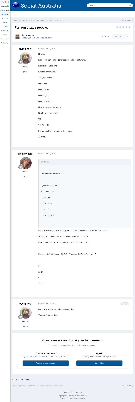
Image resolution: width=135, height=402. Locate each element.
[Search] (130, 5)
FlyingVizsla (25, 153)
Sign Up (4, 6)
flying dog (29, 35)
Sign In (4, 2)
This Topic (119, 5)
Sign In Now (99, 363)
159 (26, 72)
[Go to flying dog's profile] (17, 36)
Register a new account (45, 363)
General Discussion (44, 38)
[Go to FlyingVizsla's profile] (26, 163)
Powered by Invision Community (72, 398)
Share (106, 36)
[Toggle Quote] (42, 162)
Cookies (78, 392)
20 (26, 177)
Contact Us (67, 392)
